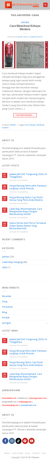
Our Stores (17, 453)
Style (4, 267)
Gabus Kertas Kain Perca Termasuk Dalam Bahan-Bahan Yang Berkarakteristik (27, 226)
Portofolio (7, 306)
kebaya (32, 125)
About (7, 453)
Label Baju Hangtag (12, 262)
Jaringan (6, 322)
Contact (36, 453)
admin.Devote (36, 37)
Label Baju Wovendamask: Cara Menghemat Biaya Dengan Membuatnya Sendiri (25, 212)
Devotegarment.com (37, 398)
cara (27, 125)
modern (5, 127)
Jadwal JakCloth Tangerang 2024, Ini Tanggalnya (28, 175)
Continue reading (25, 115)
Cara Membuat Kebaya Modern (25, 27)
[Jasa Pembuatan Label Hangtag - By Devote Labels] (22, 5)
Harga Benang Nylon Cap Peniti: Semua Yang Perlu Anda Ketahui (26, 198)
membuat (40, 125)
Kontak (6, 317)
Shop (5, 301)
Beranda (6, 296)
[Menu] (45, 5)
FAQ (44, 453)
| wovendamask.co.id (27, 405)
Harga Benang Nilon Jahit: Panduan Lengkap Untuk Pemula (27, 187)
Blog (4, 312)
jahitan (25, 22)
